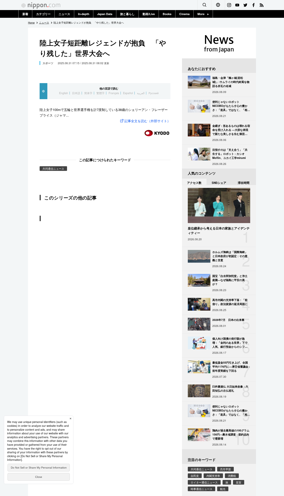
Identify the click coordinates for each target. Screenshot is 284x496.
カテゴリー (43, 14)
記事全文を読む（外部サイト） (147, 120)
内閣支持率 (213, 476)
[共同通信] (156, 131)
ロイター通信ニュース (204, 482)
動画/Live (149, 14)
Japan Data (104, 14)
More (202, 14)
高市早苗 (225, 469)
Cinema (184, 14)
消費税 (232, 476)
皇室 (238, 482)
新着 (25, 14)
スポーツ (48, 63)
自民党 (195, 476)
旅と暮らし (127, 14)
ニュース (64, 14)
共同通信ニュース (53, 168)
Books (167, 14)
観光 (222, 489)
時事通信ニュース (201, 489)
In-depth (83, 14)
